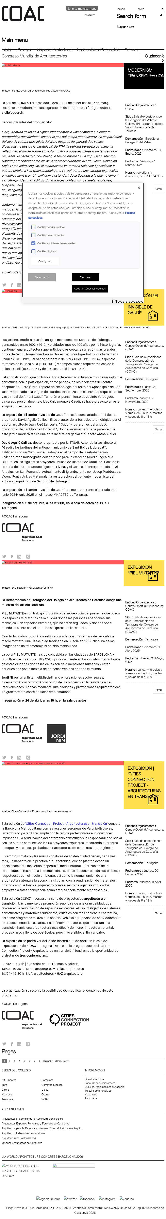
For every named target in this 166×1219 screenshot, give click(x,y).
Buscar (122, 26)
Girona (6, 1089)
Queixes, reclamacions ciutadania (104, 1087)
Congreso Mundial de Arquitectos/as (34, 55)
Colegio (24, 49)
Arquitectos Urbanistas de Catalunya (23, 1133)
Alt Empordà (9, 1080)
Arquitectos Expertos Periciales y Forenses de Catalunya (35, 1123)
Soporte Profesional (54, 49)
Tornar (158, 189)
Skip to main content (82, 8)
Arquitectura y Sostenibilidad (19, 1138)
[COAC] (42, 16)
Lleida (45, 1089)
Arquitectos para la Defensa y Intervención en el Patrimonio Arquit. (41, 1128)
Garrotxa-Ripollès (52, 1085)
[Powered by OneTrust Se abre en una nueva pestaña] (126, 300)
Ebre (4, 1085)
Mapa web (91, 1094)
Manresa (7, 1094)
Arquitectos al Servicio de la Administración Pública (32, 1118)
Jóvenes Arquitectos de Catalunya (22, 1143)
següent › (47, 1061)
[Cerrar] (138, 187)
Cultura (131, 49)
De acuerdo (42, 277)
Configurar (45, 261)
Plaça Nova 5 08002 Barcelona (27, 1207)
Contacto (90, 15)
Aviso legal (91, 1098)
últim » (58, 1061)
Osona (45, 1094)
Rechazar (85, 277)
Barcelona (47, 1080)
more (66, 1061)
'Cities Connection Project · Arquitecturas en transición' (66, 823)
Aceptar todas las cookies (90, 288)
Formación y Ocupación (98, 49)
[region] (83, 243)
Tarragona (7, 1099)
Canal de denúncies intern (100, 1083)
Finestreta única (94, 1079)
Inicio (6, 49)
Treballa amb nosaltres (98, 1090)
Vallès (45, 1099)
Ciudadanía (154, 55)
